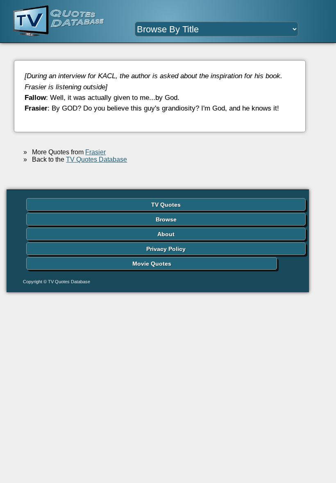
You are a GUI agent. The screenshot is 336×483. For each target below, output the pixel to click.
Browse (166, 219)
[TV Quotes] (52, 21)
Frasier (95, 152)
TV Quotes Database (96, 159)
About (166, 234)
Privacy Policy (166, 249)
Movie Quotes (151, 263)
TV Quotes (166, 204)
